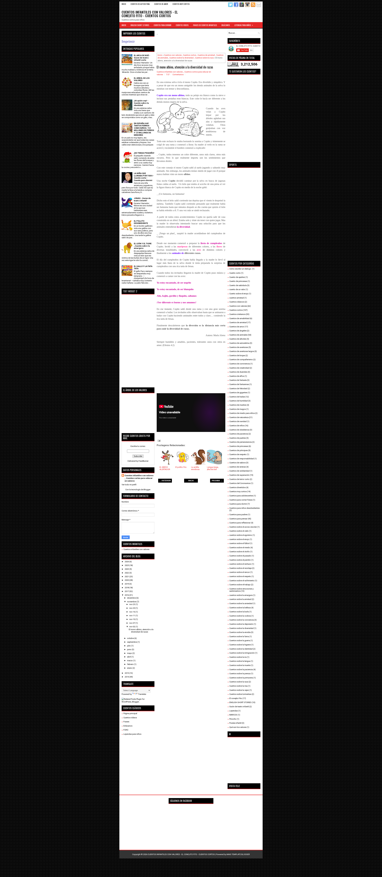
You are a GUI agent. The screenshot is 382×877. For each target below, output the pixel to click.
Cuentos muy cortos (238, 491)
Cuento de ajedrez (237, 277)
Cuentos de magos (237, 409)
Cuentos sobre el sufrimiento (241, 580)
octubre (130, 638)
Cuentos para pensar (238, 519)
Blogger (147, 489)
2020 (127, 580)
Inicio (124, 4)
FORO (125, 730)
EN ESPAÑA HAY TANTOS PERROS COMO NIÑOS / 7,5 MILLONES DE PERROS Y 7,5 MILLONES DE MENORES (144, 129)
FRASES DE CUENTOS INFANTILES (205, 25)
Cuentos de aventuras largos (241, 351)
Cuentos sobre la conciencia (241, 620)
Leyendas (233, 711)
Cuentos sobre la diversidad (181, 58)
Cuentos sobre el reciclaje (240, 568)
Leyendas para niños (132, 734)
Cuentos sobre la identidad (241, 649)
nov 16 (132, 612)
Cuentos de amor (236, 327)
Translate (142, 694)
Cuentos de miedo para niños (242, 413)
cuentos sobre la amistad (240, 599)
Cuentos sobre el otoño (239, 551)
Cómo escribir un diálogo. (240, 269)
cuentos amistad (236, 298)
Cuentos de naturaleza (239, 417)
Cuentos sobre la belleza (240, 607)
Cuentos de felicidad (238, 388)
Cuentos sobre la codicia (240, 616)
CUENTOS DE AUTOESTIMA (140, 4)
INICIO (191, 481)
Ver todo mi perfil (129, 484)
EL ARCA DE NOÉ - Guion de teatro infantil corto (142, 57)
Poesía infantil (235, 723)
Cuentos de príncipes (238, 450)
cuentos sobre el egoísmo (240, 535)
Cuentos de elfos (236, 376)
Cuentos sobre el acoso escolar (243, 527)
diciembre (131, 598)
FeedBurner (143, 461)
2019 (127, 584)
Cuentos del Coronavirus (239, 483)
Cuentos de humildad (238, 401)
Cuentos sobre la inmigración (242, 653)
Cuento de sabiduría (238, 285)
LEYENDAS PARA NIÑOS (243, 25)
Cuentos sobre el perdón (240, 560)
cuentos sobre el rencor (239, 572)
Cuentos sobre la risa (238, 686)
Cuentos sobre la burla (239, 612)
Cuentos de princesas (238, 446)
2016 (127, 595)
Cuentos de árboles (237, 339)
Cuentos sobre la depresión (241, 624)
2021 (127, 576)
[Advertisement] (211, 44)
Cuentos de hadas (237, 397)
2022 (127, 573)
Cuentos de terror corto (239, 479)
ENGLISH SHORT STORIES (140, 25)
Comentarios (178, 74)
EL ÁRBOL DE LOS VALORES (142, 79)
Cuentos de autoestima (239, 343)
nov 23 (132, 604)
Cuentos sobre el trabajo (240, 584)
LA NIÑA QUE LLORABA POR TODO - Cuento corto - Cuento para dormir (144, 176)
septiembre (132, 642)
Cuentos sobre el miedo (239, 547)
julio (129, 646)
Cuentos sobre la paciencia (241, 669)
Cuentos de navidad (238, 421)
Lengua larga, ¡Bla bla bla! (213, 468)
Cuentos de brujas (237, 355)
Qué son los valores (237, 727)
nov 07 (132, 623)
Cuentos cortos (189, 55)
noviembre (132, 602)
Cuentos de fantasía (238, 380)
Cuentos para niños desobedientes (244, 508)
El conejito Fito (235, 698)
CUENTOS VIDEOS (182, 25)
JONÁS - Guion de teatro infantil (142, 199)
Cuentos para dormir (238, 504)
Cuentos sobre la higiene (240, 645)
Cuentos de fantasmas (239, 384)
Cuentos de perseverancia (240, 442)
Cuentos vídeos (130, 717)
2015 (127, 673)
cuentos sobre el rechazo (240, 564)
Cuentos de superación (239, 475)
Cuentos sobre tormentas (240, 694)
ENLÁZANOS (225, 25)
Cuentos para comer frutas (240, 500)
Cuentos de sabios (237, 463)
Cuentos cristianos (237, 314)
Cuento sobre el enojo (238, 293)
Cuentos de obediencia (239, 430)
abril (129, 657)
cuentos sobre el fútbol (239, 543)
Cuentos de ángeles (238, 331)
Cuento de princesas (238, 281)
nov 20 (132, 608)
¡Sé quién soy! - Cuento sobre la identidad (141, 103)
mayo (129, 653)
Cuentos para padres (238, 514)
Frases (126, 722)
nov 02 (132, 626)
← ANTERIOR (165, 481)
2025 (127, 565)
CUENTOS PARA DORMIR (162, 25)
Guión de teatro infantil (239, 706)
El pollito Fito (181, 467)
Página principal (130, 713)
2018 (127, 587)
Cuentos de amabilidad (239, 318)
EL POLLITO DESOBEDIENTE (141, 222)
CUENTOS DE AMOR (161, 4)
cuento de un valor (237, 289)
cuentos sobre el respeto (240, 576)
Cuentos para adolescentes (241, 496)
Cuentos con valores (173, 55)
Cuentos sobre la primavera (241, 678)
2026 (127, 561)
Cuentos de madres (237, 405)
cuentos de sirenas (237, 467)
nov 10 (132, 619)
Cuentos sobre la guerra (239, 640)
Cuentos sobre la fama (239, 636)
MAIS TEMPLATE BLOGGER (238, 854)
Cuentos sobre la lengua (239, 661)
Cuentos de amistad (206, 55)
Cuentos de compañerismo (241, 359)
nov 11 (132, 615)
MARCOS (233, 715)
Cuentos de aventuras (238, 347)
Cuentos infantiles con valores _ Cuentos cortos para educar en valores (139, 478)
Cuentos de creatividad (239, 368)
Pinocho (232, 719)
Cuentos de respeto (237, 454)
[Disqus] (191, 526)
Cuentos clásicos (236, 302)
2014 (127, 677)
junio (129, 649)
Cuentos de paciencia (238, 434)
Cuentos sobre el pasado (240, 556)
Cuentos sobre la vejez (239, 690)
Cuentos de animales (238, 335)
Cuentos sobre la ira (238, 657)
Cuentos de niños (236, 425)
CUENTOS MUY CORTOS (181, 4)
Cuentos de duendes (238, 372)
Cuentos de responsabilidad (241, 458)
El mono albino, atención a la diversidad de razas (185, 67)
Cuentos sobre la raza (204, 58)
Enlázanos (127, 726)
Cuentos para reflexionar (239, 523)
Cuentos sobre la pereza (239, 673)
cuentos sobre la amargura (240, 595)
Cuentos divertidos (237, 487)
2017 (127, 591)
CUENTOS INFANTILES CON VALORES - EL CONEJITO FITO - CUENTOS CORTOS (150, 13)
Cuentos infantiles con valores (136, 549)
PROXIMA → (217, 481)
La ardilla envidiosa (195, 468)
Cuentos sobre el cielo (239, 531)
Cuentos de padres (237, 438)
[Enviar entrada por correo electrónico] (159, 440)
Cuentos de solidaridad (239, 471)
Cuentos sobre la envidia (240, 632)
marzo (130, 660)
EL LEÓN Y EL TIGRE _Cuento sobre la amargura (142, 245)
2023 (127, 569)
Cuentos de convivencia (239, 364)
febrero (130, 664)
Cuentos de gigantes (238, 392)
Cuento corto (235, 273)
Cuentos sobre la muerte (239, 665)
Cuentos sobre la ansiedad (240, 603)
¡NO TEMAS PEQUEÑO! (144, 153)
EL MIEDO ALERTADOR (165, 468)
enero (130, 668)
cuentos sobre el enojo (239, 539)
